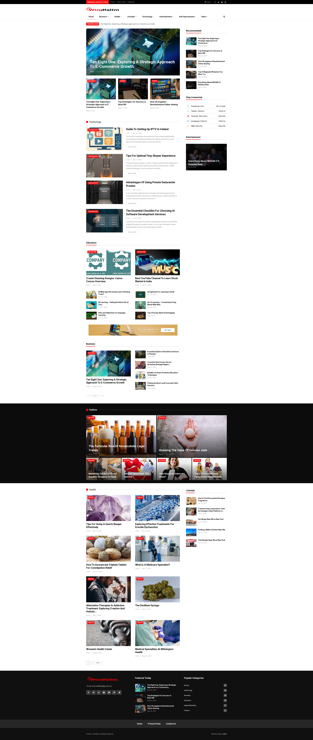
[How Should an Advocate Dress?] (174, 469)
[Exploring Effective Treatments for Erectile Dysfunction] (157, 508)
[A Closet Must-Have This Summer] (139, 469)
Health (117, 17)
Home (113, 2)
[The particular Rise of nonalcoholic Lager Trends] (121, 436)
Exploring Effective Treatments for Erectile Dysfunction (154, 526)
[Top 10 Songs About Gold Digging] (140, 316)
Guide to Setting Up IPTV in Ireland (147, 129)
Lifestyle (131, 17)
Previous (91, 50)
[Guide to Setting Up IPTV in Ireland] (104, 139)
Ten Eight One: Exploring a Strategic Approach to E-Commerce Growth (128, 24)
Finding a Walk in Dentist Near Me (211, 530)
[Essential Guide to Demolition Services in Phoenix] (140, 354)
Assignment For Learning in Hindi (160, 292)
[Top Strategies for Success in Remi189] (133, 89)
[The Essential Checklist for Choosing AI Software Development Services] (104, 220)
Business (103, 17)
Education (92, 252)
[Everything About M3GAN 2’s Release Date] (191, 85)
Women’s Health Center (99, 649)
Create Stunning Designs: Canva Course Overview (104, 280)
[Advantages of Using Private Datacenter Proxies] (104, 192)
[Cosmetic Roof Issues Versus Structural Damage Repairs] (140, 365)
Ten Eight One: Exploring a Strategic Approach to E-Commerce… (208, 40)
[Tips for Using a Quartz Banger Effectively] (108, 508)
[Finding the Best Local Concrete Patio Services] (140, 386)
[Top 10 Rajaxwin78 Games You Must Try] (191, 75)
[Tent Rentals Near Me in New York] (191, 543)
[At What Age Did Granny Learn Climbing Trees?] (91, 295)
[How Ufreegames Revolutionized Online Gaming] (165, 89)
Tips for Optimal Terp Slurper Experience (151, 155)
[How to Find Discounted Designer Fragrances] (191, 501)
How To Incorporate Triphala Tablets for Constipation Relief (106, 566)
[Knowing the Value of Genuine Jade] (191, 436)
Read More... (132, 147)
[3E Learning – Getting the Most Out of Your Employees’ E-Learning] (91, 305)
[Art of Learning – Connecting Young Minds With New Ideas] (140, 305)
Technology (147, 17)
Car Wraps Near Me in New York (211, 519)
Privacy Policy (121, 2)
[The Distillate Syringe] (157, 589)
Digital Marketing (190, 705)
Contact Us (131, 2)
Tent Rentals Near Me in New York (211, 540)
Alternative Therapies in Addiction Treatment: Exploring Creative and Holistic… (105, 608)
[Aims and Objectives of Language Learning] (91, 316)
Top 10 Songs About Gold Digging (161, 313)
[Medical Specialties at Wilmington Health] (157, 633)
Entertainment (166, 17)
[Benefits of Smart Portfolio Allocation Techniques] (140, 375)
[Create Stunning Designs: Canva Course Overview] (108, 262)
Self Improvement (186, 17)
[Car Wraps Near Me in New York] (191, 522)
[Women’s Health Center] (108, 633)
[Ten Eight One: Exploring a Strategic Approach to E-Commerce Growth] (101, 89)
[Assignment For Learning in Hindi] (140, 295)
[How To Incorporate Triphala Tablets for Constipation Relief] (108, 549)
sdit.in (225, 734)
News (204, 17)
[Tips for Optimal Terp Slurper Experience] (104, 165)
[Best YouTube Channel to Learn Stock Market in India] (157, 262)
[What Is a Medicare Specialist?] (157, 549)
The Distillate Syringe (147, 605)
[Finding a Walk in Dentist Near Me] (191, 532)
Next (175, 50)
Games (122, 81)
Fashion (91, 418)
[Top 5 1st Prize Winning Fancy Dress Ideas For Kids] (209, 469)
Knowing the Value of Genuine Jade (183, 450)
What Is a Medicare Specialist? (152, 564)
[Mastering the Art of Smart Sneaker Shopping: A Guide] (103, 469)
